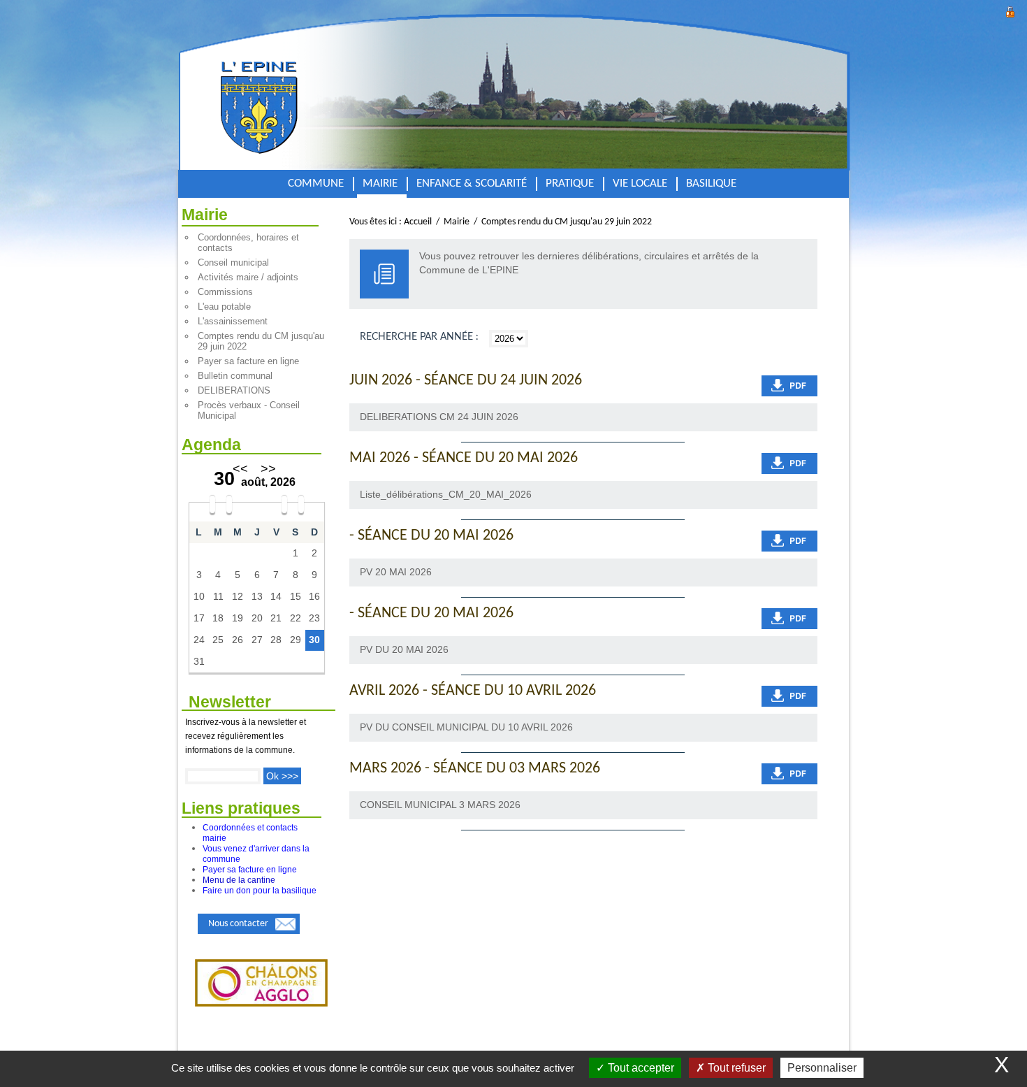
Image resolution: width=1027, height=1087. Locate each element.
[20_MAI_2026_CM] (789, 463)
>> (268, 469)
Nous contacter (238, 924)
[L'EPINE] (305, 93)
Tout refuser (735, 1068)
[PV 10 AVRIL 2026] (789, 696)
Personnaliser (822, 1068)
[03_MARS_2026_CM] (789, 773)
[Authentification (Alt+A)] (1010, 10)
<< (240, 469)
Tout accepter (639, 1068)
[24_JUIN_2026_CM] (789, 385)
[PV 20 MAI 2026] (789, 541)
